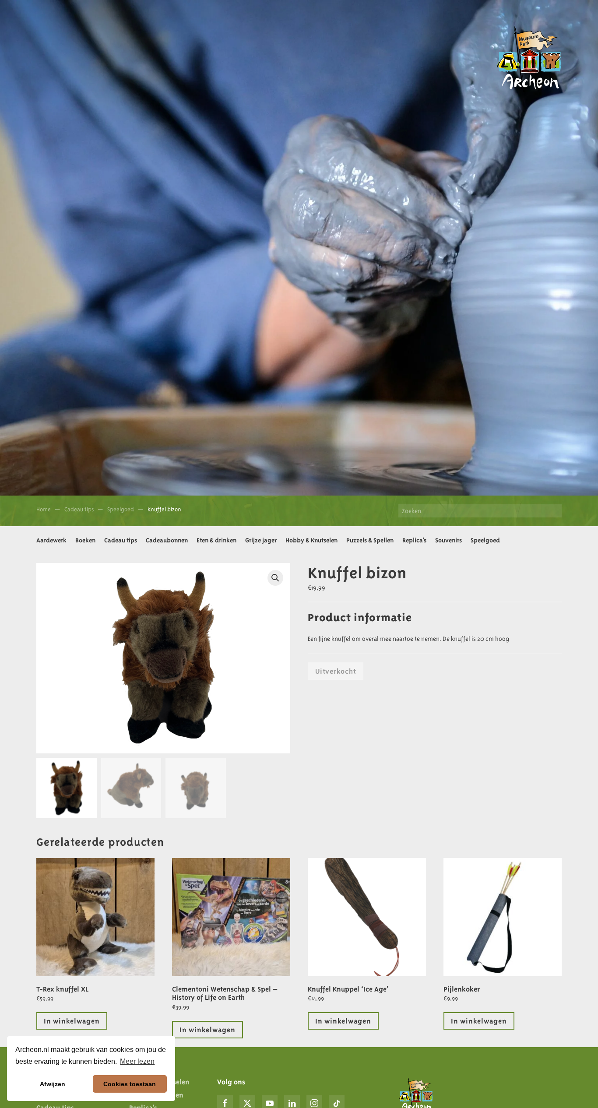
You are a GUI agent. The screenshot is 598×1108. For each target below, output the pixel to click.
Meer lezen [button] (137, 1061)
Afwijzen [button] (52, 1083)
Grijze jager (261, 540)
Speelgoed (485, 540)
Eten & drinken (216, 540)
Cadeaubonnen (167, 540)
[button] (275, 578)
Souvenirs (448, 540)
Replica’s (414, 540)
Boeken (85, 540)
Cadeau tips (120, 540)
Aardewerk (51, 540)
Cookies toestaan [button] (129, 1083)
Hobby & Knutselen (311, 540)
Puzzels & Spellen (370, 540)
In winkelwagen (72, 1021)
